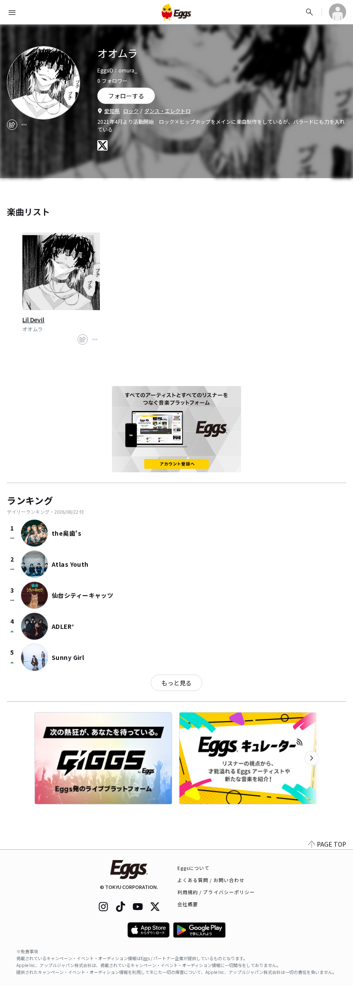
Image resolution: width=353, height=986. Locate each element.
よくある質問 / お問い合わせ (211, 879)
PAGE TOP (331, 844)
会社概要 (187, 904)
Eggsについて (193, 867)
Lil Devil (33, 319)
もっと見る (176, 682)
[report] (24, 124)
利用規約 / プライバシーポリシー (216, 892)
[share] (12, 124)
